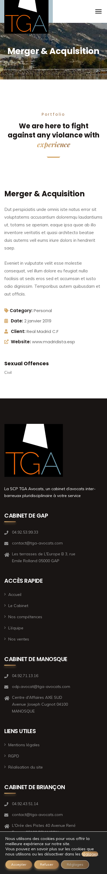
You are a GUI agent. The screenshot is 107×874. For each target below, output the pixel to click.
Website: (21, 342)
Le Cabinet (18, 605)
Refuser (46, 864)
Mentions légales (24, 744)
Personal (43, 311)
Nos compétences (25, 616)
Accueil (14, 594)
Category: (21, 311)
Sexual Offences (26, 363)
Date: (17, 321)
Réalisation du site (25, 767)
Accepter (18, 864)
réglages (90, 854)
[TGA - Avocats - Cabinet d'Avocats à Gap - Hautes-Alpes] (26, 19)
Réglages (75, 864)
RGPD (13, 756)
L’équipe (15, 627)
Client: (18, 331)
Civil (8, 372)
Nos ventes (18, 639)
